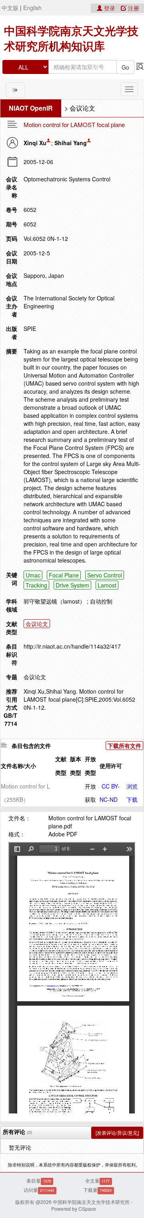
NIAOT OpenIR (31, 108)
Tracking (36, 585)
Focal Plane (64, 575)
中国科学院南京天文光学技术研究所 (91, 1201)
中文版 (10, 8)
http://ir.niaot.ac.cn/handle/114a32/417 (72, 646)
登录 (109, 8)
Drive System (72, 585)
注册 (132, 8)
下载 (132, 799)
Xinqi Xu (35, 143)
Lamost (107, 585)
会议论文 (82, 108)
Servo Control (104, 575)
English (32, 8)
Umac (33, 575)
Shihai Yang (70, 143)
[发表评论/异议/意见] (117, 1132)
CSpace (87, 1208)
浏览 (132, 786)
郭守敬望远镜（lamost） (54, 601)
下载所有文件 (124, 745)
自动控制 (101, 601)
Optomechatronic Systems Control (67, 179)
